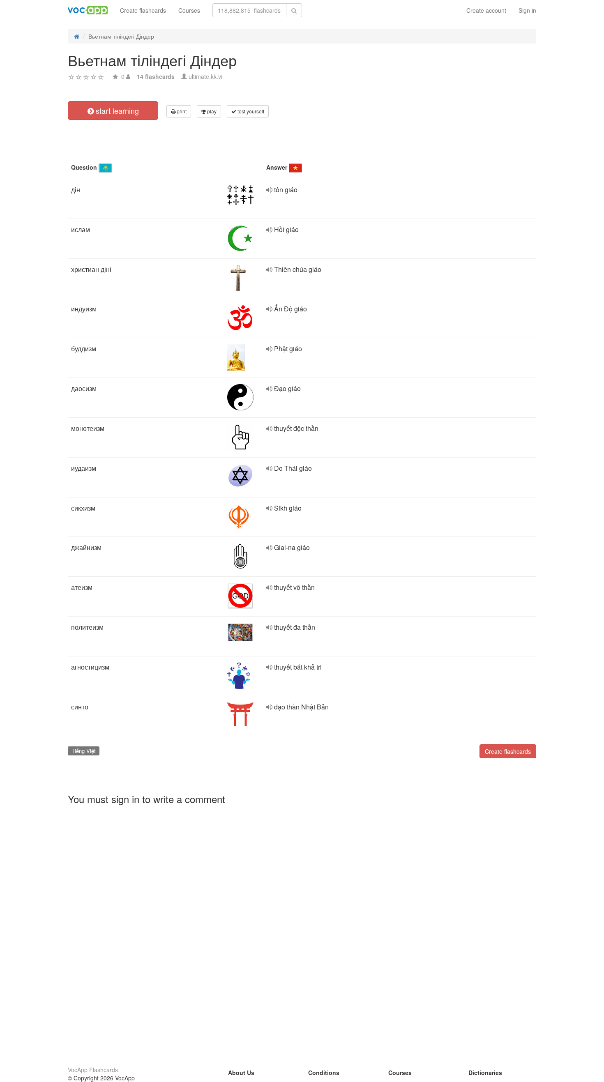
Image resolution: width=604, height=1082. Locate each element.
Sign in (527, 10)
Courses (189, 10)
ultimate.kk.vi (205, 76)
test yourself (250, 111)
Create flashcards (143, 10)
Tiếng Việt (83, 751)
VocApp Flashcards (93, 1070)
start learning (116, 110)
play (211, 111)
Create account (486, 10)
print (181, 111)
